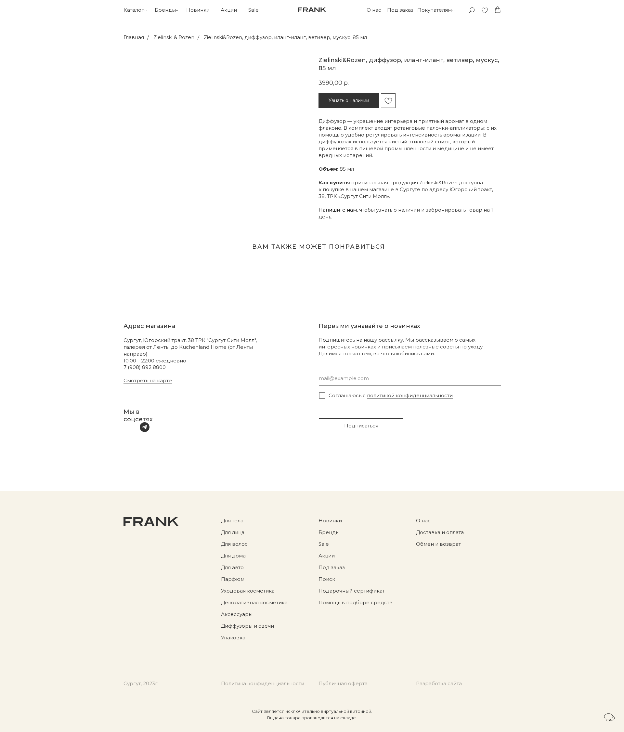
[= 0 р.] (497, 9)
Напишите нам (337, 210)
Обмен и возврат (438, 544)
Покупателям (434, 10)
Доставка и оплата (440, 532)
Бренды (165, 10)
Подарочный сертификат (351, 591)
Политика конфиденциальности (262, 683)
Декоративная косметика (254, 602)
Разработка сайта (439, 683)
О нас (374, 10)
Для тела (232, 520)
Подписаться (361, 426)
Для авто (232, 567)
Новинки (198, 10)
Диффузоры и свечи (247, 626)
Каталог (134, 10)
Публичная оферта (343, 683)
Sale (253, 10)
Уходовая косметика (248, 591)
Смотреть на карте (148, 380)
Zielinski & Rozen (173, 37)
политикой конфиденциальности (410, 395)
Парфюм (232, 579)
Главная (134, 37)
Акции (229, 10)
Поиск (326, 579)
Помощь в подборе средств (355, 602)
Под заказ (400, 10)
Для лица (232, 532)
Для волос (234, 544)
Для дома (233, 556)
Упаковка (233, 637)
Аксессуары (237, 614)
